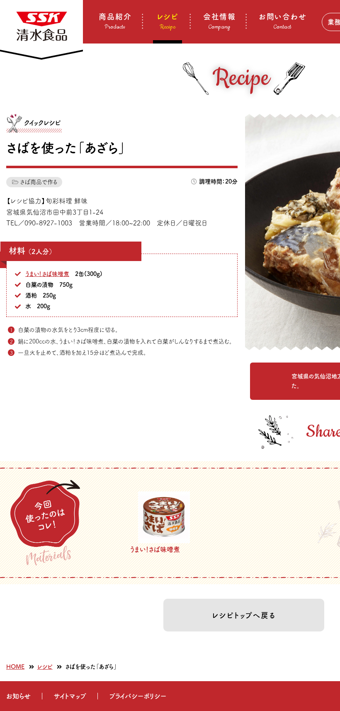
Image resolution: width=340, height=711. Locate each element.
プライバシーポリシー (137, 696)
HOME (15, 667)
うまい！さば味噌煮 (47, 274)
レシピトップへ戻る (243, 615)
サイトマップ (69, 696)
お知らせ (18, 696)
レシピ (45, 667)
